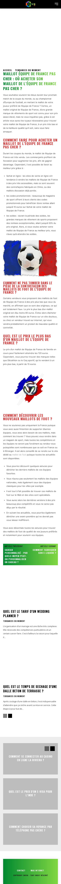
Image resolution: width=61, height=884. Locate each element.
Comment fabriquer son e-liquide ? (44, 551)
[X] (13, 728)
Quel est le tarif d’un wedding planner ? (26, 613)
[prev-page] (5, 716)
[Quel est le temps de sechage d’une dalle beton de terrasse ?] (30, 664)
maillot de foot (19, 454)
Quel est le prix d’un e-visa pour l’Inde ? (30, 793)
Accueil (7, 70)
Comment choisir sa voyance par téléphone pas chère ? (30, 828)
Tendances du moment (28, 70)
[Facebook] (6, 728)
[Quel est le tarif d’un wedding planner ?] (30, 589)
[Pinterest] (21, 728)
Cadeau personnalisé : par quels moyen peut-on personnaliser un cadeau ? (16, 556)
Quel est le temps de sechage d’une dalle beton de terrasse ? (30, 688)
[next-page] (10, 716)
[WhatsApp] (28, 728)
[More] (35, 728)
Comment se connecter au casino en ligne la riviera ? (30, 758)
